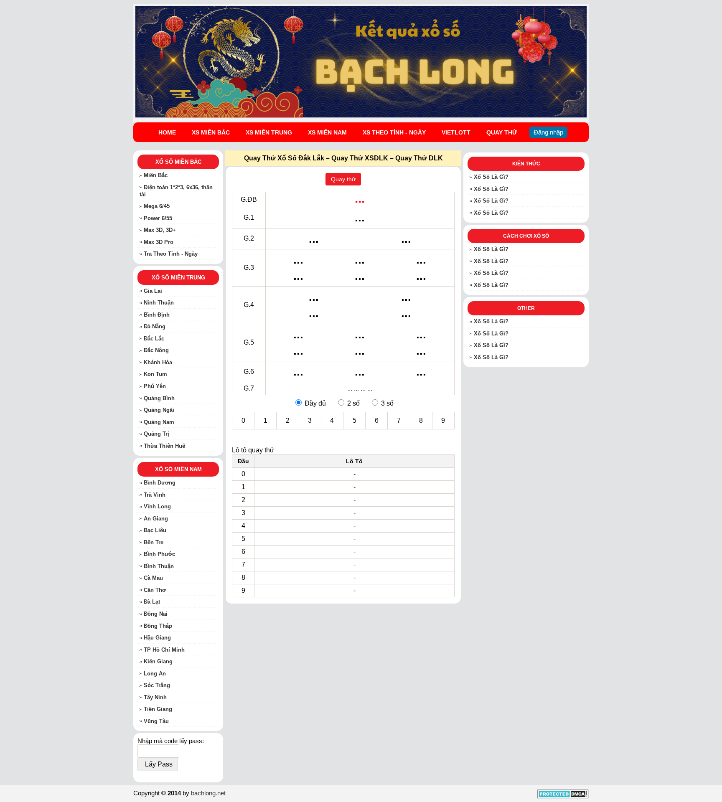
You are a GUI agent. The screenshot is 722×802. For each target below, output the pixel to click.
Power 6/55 (158, 218)
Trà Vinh (154, 495)
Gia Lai (153, 291)
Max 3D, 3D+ (160, 230)
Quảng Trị (156, 434)
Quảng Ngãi (159, 410)
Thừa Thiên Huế (164, 446)
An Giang (156, 518)
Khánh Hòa (158, 362)
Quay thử (343, 179)
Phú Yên (155, 386)
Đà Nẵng (154, 327)
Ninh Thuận (159, 303)
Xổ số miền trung (178, 277)
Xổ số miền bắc (178, 162)
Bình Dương (159, 483)
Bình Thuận (159, 566)
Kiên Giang (158, 662)
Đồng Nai (156, 614)
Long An (155, 673)
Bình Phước (159, 554)
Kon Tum (155, 374)
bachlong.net (208, 793)
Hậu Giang (157, 637)
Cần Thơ (155, 590)
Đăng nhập (548, 132)
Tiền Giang (158, 709)
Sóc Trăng (157, 686)
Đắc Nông (156, 351)
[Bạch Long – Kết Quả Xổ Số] (361, 116)
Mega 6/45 (157, 206)
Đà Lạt (152, 602)
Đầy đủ (315, 403)
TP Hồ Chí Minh (164, 650)
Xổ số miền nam (178, 470)
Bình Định (157, 315)
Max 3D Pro (158, 242)
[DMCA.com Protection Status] (563, 796)
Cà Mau (153, 578)
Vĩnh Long (157, 507)
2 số (353, 403)
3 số (387, 403)
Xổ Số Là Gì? (491, 177)
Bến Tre (153, 542)
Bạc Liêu (155, 531)
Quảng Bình (159, 398)
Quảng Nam (159, 422)
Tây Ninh (155, 697)
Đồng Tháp (158, 626)
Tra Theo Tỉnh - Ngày (171, 254)
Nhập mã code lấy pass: (170, 741)
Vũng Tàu (156, 721)
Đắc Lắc (154, 338)
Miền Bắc (156, 175)
